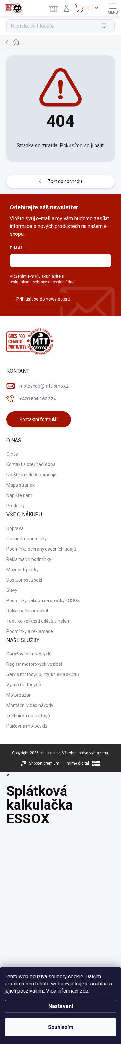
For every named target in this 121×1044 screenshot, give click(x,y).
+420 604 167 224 (37, 398)
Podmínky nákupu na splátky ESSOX (43, 600)
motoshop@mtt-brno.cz (44, 386)
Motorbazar (18, 695)
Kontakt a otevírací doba (30, 464)
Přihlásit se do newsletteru (43, 299)
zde (84, 991)
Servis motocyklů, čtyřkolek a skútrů (42, 674)
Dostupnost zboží (24, 579)
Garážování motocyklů (29, 653)
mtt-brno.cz (50, 753)
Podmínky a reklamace (29, 631)
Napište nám (19, 495)
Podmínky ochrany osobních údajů (41, 549)
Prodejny (15, 505)
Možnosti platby (22, 569)
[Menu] (113, 8)
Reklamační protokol (27, 610)
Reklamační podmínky (28, 559)
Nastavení (60, 1006)
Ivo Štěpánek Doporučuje (31, 474)
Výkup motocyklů (23, 684)
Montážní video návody (29, 705)
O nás (12, 454)
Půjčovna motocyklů (26, 725)
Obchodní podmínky (26, 538)
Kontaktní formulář (39, 419)
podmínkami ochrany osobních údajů (43, 282)
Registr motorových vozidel (34, 664)
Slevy (11, 590)
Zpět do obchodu (65, 181)
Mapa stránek (20, 485)
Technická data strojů (28, 715)
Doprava (15, 528)
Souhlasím (60, 1027)
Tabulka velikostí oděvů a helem (38, 621)
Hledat (103, 25)
